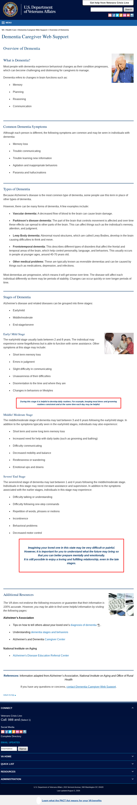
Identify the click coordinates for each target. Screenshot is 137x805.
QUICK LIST (7, 764)
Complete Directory (11, 736)
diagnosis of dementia (84, 625)
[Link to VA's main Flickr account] (124, 15)
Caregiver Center (55, 639)
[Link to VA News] (121, 15)
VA (3, 30)
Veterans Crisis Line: (12, 715)
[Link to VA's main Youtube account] (128, 15)
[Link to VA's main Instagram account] (132, 15)
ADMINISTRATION (11, 779)
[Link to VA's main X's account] (10, 731)
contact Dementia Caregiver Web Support (91, 686)
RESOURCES (8, 771)
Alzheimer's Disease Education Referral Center (41, 655)
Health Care (11, 30)
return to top (9, 695)
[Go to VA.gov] (28, 10)
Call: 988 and (10, 719)
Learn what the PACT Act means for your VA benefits (72, 800)
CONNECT (6, 708)
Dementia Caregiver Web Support (32, 30)
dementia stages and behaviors (49, 632)
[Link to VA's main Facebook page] (113, 15)
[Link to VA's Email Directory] (110, 15)
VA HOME (6, 756)
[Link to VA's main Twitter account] (117, 15)
